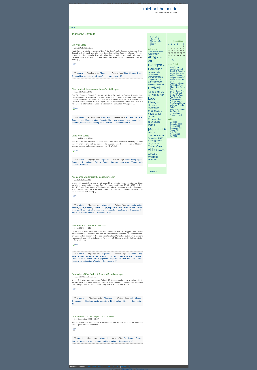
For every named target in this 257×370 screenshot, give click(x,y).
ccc (82, 120)
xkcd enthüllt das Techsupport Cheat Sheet (93, 316)
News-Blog (154, 37)
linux (73, 210)
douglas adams (154, 79)
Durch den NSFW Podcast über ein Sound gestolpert (98, 274)
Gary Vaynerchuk (116, 120)
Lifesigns (82, 258)
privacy (151, 132)
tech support (133, 210)
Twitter (134, 162)
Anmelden (154, 171)
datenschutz (154, 72)
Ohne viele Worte (80, 135)
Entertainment (155, 81)
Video (159, 146)
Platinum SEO (127, 369)
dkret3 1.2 (102, 367)
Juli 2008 (173, 136)
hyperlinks (112, 208)
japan (134, 120)
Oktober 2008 (175, 134)
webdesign (87, 261)
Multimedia (153, 107)
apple (139, 159)
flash (97, 256)
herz (128, 120)
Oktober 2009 (175, 126)
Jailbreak (127, 208)
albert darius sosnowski (155, 51)
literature (75, 122)
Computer (155, 69)
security (96, 122)
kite (130, 256)
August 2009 (174, 130)
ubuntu (84, 212)
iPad (120, 208)
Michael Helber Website (156, 42)
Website (96, 261)
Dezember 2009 (176, 124)
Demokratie (153, 75)
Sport (160, 138)
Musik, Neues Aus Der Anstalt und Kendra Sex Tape (177, 93)
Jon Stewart (137, 208)
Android (75, 208)
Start (73, 27)
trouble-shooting (109, 341)
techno (118, 301)
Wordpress (91, 367)
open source (101, 210)
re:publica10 (115, 258)
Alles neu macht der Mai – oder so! (89, 225)
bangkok (138, 117)
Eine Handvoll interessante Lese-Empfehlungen (95, 89)
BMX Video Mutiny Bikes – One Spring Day (177, 87)
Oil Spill (158, 114)
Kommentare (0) (115, 76)
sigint (102, 122)
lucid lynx (81, 210)
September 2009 (176, 128)
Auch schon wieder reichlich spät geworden (93, 177)
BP (164, 66)
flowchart (75, 341)
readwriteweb (86, 122)
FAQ (152, 45)
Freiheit (161, 84)
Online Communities (154, 118)
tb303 (112, 301)
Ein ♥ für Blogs (79, 45)
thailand (109, 122)
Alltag (125, 73)
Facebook (152, 84)
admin (80, 73)
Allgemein (104, 73)
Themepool (154, 39)
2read (127, 159)
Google (106, 162)
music (96, 301)
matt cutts (90, 210)
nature (159, 111)
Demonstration (91, 120)
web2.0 (101, 76)
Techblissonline (142, 369)
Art (127, 117)
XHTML (111, 367)
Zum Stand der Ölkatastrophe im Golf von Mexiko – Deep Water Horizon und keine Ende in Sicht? (177, 102)
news (151, 113)
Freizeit (103, 120)
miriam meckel (93, 258)
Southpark (122, 210)
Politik (151, 124)
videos (91, 212)
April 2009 (173, 132)
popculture (88, 76)
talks (133, 258)
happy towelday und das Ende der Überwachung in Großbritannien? (177, 112)
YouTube (152, 159)
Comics (139, 338)
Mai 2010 (173, 122)
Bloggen (132, 73)
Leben (74, 258)
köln (140, 120)
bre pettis (90, 256)
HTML (110, 256)
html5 (116, 256)
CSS (118, 367)
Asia (131, 117)
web (95, 76)
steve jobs (126, 258)
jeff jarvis (124, 256)
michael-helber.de (160, 8)
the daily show (155, 142)
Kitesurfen (137, 256)
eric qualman (86, 162)
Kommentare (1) (110, 261)
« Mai (172, 60)
